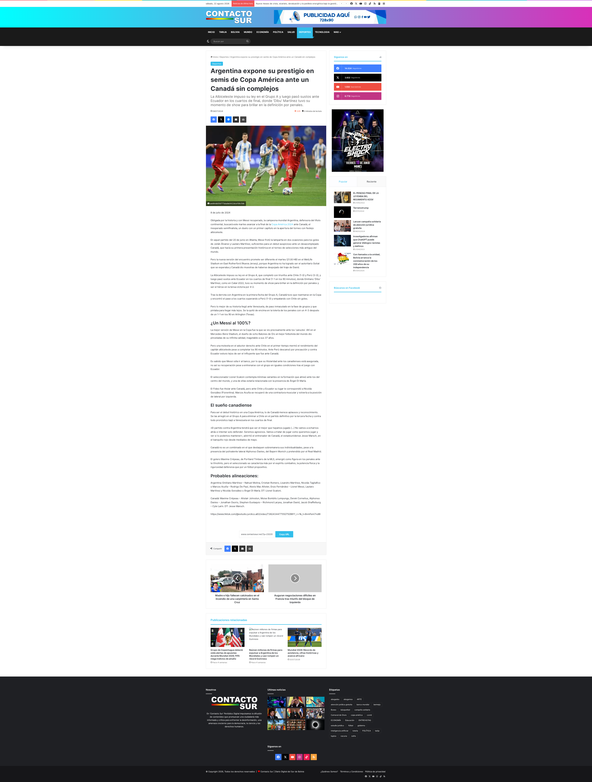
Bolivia (235, 32)
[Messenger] (228, 119)
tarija (377, 731)
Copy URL (284, 534)
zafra (353, 736)
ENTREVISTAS (365, 720)
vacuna (344, 736)
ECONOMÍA (336, 720)
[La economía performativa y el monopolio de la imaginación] (315, 702)
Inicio (211, 32)
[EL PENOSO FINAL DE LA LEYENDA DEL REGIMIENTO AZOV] (342, 197)
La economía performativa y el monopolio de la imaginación (284, 3)
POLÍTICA (366, 731)
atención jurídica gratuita (341, 704)
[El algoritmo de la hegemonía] (276, 702)
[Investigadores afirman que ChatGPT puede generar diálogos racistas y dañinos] (342, 240)
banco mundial (363, 704)
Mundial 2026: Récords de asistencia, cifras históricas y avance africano (303, 653)
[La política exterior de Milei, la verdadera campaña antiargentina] (276, 713)
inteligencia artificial (339, 731)
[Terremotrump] (342, 212)
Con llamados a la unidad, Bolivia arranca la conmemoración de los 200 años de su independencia (366, 261)
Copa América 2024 (282, 224)
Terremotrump (361, 207)
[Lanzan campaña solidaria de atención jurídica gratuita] (342, 226)
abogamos (348, 699)
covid (369, 715)
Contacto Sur (267, 771)
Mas (336, 32)
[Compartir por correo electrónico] (236, 119)
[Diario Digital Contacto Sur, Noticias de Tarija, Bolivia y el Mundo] (229, 17)
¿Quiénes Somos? (329, 771)
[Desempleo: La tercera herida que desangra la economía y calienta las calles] (315, 713)
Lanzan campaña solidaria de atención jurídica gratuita (367, 224)
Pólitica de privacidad (375, 771)
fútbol (350, 725)
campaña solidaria (362, 710)
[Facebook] (214, 119)
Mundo (248, 32)
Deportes (305, 32)
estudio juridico (337, 725)
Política (278, 32)
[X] (221, 119)
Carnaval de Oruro (339, 715)
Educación (349, 720)
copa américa (357, 715)
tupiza (333, 736)
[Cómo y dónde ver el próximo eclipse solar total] (315, 725)
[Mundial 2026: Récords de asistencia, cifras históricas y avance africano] (305, 637)
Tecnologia (322, 32)
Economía (263, 32)
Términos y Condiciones (351, 771)
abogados (335, 699)
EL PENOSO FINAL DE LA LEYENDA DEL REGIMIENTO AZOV (366, 196)
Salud (291, 32)
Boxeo (333, 710)
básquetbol (345, 710)
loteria (355, 731)
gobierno (361, 725)
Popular (343, 181)
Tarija (223, 32)
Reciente (371, 181)
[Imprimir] (243, 119)
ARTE (359, 699)
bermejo (377, 704)
